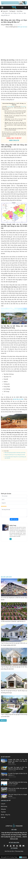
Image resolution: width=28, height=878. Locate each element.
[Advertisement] (14, 44)
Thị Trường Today (12, 857)
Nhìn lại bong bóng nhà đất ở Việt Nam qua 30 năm (15, 452)
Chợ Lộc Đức (23, 106)
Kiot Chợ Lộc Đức (9, 851)
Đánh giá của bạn (22, 26)
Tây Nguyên (12, 11)
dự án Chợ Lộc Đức (18, 399)
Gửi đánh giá (14, 519)
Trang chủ (5, 11)
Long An (3, 803)
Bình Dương (4, 806)
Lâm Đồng (19, 11)
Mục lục (4, 720)
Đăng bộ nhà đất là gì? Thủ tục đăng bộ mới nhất (15, 454)
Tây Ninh (3, 812)
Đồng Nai (3, 809)
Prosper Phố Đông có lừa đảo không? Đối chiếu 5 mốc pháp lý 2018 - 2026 (17, 761)
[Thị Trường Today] (14, 7)
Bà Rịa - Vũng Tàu (5, 814)
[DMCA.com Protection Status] (23, 857)
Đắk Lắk (3, 817)
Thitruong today (19, 851)
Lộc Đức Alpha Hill (10, 106)
